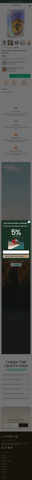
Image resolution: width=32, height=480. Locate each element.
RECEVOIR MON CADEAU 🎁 (16, 256)
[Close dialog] (29, 222)
